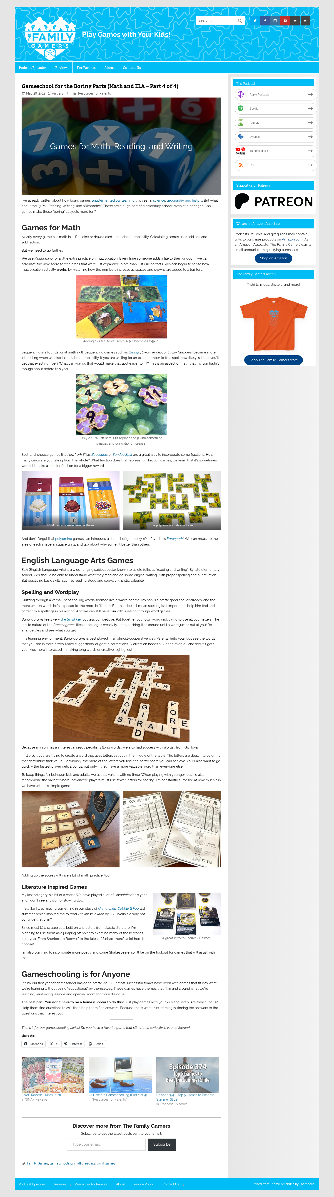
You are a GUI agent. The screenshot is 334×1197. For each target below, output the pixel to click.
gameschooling (61, 1163)
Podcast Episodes (33, 67)
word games (106, 1163)
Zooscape (99, 455)
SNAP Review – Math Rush (41, 1095)
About (109, 67)
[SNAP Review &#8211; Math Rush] (53, 1075)
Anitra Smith (61, 93)
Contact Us (132, 67)
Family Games (37, 1163)
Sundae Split (122, 455)
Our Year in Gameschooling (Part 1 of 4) (118, 1095)
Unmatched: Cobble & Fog (118, 909)
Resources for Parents (94, 93)
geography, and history (184, 200)
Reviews (61, 67)
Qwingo (134, 352)
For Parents (86, 67)
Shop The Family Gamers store (273, 360)
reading (89, 1163)
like (71, 619)
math (78, 1163)
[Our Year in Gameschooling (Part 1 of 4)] (120, 1075)
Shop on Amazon (273, 258)
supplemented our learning (113, 200)
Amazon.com (292, 239)
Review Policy (143, 1184)
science (159, 200)
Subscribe (161, 1144)
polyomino (63, 539)
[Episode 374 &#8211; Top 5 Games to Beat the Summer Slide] (187, 1075)
